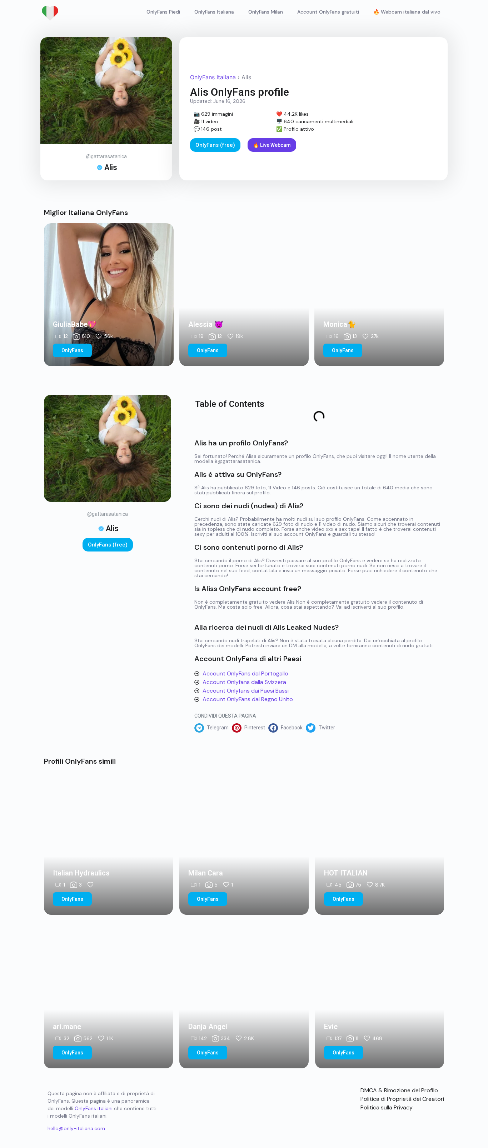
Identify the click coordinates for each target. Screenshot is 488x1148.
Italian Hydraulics (81, 873)
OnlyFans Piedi (163, 12)
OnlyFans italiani (94, 1108)
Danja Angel (207, 1026)
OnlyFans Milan (265, 12)
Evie (331, 1026)
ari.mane (67, 1026)
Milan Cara (205, 873)
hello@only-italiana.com (76, 1128)
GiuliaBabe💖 (74, 324)
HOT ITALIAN (346, 873)
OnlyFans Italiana (214, 12)
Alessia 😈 (205, 324)
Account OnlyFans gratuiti (328, 12)
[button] (213, 728)
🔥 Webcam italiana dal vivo (406, 12)
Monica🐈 (339, 324)
